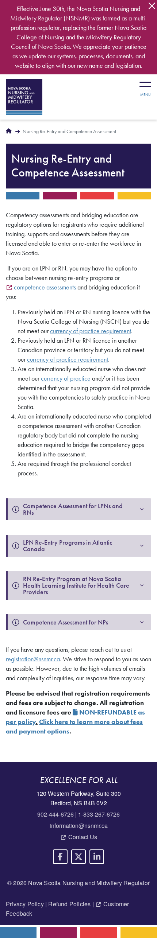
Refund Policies (69, 904)
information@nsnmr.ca (79, 825)
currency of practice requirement (90, 331)
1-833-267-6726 (99, 814)
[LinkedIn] (96, 856)
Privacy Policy (25, 904)
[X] (78, 856)
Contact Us (82, 837)
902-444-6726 (55, 814)
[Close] (152, 6)
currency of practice (66, 378)
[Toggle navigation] (145, 86)
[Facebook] (60, 856)
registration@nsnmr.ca (33, 659)
